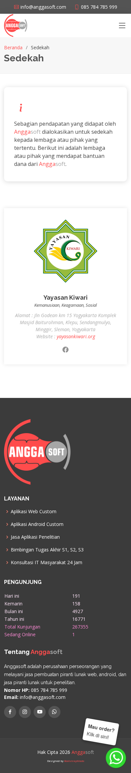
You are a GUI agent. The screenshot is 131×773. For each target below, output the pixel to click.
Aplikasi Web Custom (33, 511)
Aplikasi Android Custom (37, 524)
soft (36, 131)
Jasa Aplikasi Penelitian (35, 537)
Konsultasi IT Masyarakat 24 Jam (46, 562)
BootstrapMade (74, 761)
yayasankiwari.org (76, 336)
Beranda (13, 47)
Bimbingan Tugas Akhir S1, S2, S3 (47, 549)
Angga (22, 131)
